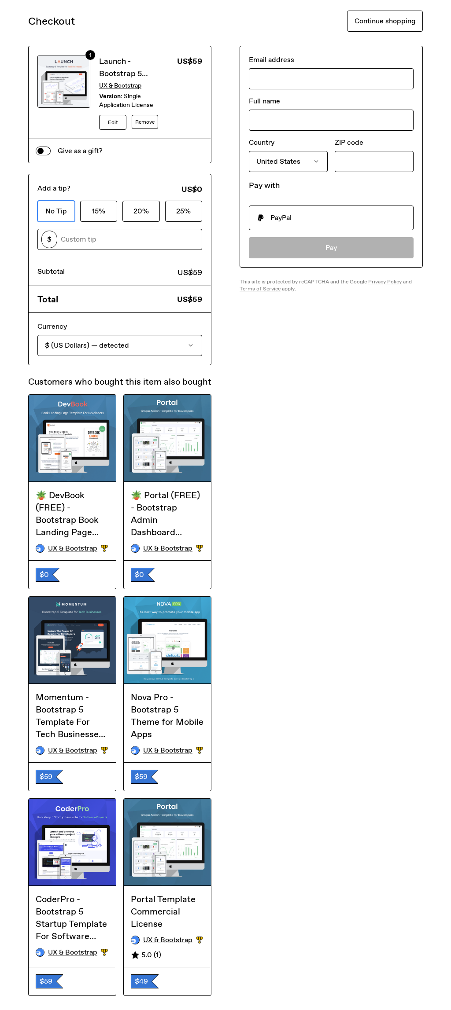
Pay (331, 247)
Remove (145, 122)
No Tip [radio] (56, 211)
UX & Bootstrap (120, 85)
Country (261, 142)
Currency (52, 326)
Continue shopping (385, 21)
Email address (271, 59)
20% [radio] (141, 211)
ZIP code (349, 142)
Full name (264, 101)
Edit (113, 122)
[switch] (43, 151)
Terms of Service (260, 289)
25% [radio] (183, 211)
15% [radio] (98, 211)
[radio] (331, 218)
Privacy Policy (385, 282)
